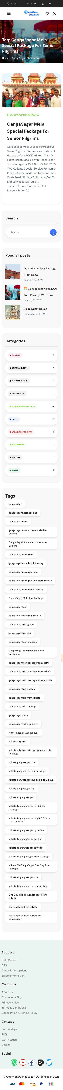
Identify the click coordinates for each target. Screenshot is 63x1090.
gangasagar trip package (22, 706)
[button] (47, 13)
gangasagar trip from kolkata (24, 697)
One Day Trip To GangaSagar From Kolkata (28, 896)
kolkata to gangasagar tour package (28, 886)
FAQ (4, 1034)
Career (6, 1045)
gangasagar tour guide (21, 624)
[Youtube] (22, 1062)
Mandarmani (18, 445)
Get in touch (9, 1039)
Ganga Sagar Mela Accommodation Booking (28, 544)
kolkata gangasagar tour (22, 762)
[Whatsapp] (14, 1062)
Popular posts (17, 255)
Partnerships (9, 1029)
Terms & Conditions (14, 1007)
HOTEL (15, 419)
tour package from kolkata (23, 906)
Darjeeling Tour (19, 381)
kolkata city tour (18, 741)
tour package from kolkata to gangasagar (25, 917)
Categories (15, 341)
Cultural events (19, 368)
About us (7, 992)
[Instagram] (40, 1062)
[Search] (53, 232)
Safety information (13, 976)
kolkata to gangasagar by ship (25, 838)
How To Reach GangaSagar (23, 732)
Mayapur (16, 457)
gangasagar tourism (20, 633)
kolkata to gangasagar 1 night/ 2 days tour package (29, 820)
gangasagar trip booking (22, 688)
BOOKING (16, 355)
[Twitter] (49, 1062)
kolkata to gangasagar (21, 797)
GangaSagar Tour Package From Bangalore (26, 652)
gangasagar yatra (18, 715)
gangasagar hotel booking (23, 512)
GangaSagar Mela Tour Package (26, 598)
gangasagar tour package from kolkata (30, 671)
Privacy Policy (10, 1002)
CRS (4, 965)
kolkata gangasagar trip (22, 788)
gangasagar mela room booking (26, 589)
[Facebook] (31, 1062)
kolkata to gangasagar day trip (26, 847)
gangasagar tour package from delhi (29, 662)
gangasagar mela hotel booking (26, 563)
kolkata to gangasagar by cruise (26, 830)
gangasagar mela (18, 521)
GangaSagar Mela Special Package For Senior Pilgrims (28, 131)
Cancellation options (14, 970)
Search (11, 218)
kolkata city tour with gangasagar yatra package (30, 752)
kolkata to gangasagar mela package (29, 856)
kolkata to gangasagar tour (23, 877)
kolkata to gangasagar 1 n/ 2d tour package (27, 807)
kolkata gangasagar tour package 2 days (31, 779)
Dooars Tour (18, 393)
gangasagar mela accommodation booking (28, 532)
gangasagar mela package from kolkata (30, 580)
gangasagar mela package (23, 571)
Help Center (9, 960)
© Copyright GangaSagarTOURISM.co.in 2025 (31, 1076)
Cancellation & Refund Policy (19, 1013)
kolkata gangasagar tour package (27, 771)
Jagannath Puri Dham (22, 432)
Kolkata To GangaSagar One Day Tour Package (29, 867)
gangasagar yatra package (23, 723)
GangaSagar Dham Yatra (26, 58)
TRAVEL (15, 470)
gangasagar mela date (21, 554)
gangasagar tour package (23, 641)
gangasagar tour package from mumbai (31, 680)
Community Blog (12, 997)
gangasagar (15, 503)
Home (5, 58)
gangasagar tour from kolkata (25, 615)
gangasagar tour (18, 606)
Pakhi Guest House (35, 309)
